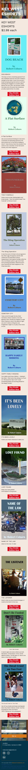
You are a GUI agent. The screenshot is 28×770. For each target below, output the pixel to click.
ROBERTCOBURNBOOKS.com (9, 2)
